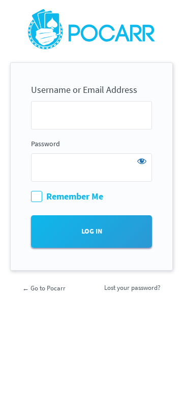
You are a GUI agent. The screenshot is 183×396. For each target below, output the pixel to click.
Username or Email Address (84, 90)
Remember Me (74, 196)
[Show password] (142, 161)
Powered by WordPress (91, 29)
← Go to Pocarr (44, 288)
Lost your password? (132, 287)
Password (45, 144)
